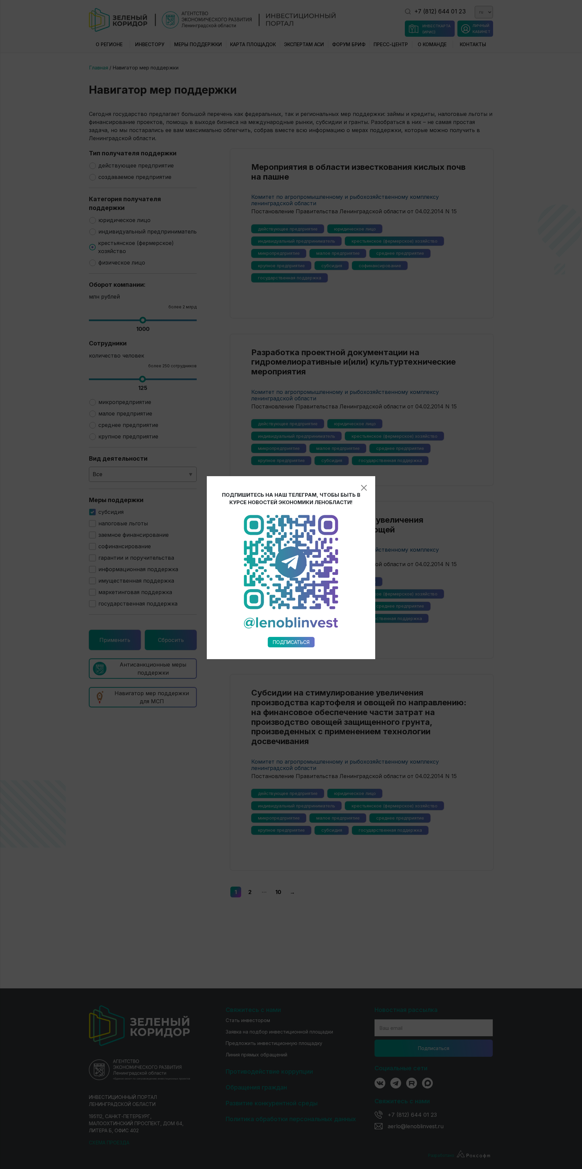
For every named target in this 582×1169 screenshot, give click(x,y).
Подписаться (291, 642)
